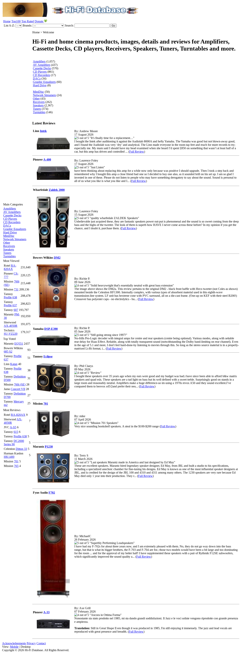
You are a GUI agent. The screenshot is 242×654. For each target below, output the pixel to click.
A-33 (46, 612)
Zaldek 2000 (57, 189)
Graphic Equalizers (14, 229)
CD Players (10, 218)
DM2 (57, 257)
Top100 (16, 21)
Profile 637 (10, 305)
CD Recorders (11, 222)
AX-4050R (10, 325)
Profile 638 (10, 297)
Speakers (8, 249)
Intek (43, 131)
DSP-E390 (51, 328)
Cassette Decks (12, 215)
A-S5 (13, 427)
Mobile (14, 646)
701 (16, 461)
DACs (7, 225)
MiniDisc (8, 235)
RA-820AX (10, 267)
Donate (39, 21)
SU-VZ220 (10, 333)
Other (6, 242)
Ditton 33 (21, 448)
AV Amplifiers (12, 212)
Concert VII (18, 389)
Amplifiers (9, 208)
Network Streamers (14, 239)
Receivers (9, 246)
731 (16, 289)
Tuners (7, 252)
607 (16, 309)
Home (7, 21)
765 (16, 465)
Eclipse (48, 356)
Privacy (31, 643)
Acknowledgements (14, 643)
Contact (41, 643)
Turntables (9, 256)
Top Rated (27, 21)
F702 (52, 492)
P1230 (49, 446)
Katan (13, 364)
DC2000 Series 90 (14, 442)
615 (16, 431)
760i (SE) (20, 384)
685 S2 (8, 351)
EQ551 (18, 343)
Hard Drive (10, 232)
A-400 (47, 159)
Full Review (136, 151)
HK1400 (9, 456)
